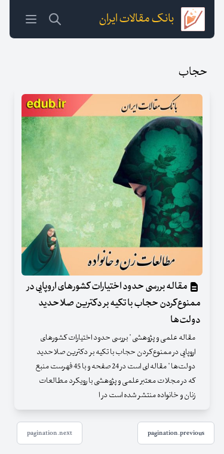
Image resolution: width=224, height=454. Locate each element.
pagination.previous (176, 433)
